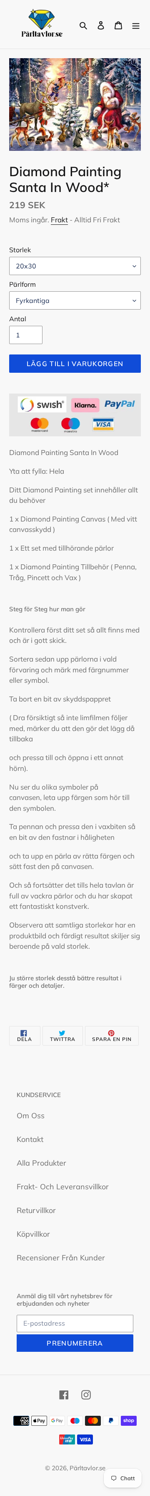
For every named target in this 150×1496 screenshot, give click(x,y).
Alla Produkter (41, 1163)
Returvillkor (36, 1210)
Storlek (20, 250)
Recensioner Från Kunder (61, 1257)
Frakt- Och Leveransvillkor (63, 1186)
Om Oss (31, 1115)
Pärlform (22, 284)
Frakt (59, 219)
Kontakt (30, 1139)
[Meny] (136, 24)
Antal (17, 319)
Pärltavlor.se (87, 1468)
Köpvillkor (33, 1234)
